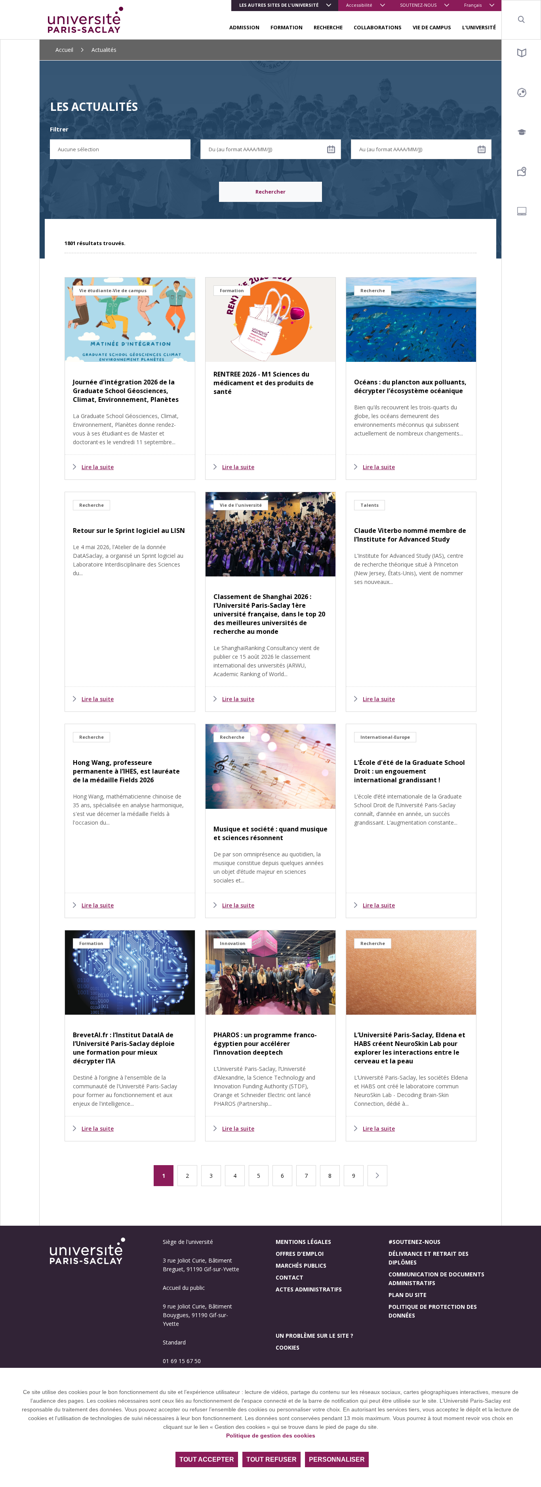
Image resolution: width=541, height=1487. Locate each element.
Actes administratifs (309, 1289)
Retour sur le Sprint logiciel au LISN (129, 530)
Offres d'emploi (300, 1253)
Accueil (64, 49)
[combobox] (120, 149)
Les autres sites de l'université (278, 5)
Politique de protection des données (433, 1311)
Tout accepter (206, 1459)
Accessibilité (359, 5)
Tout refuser (271, 1459)
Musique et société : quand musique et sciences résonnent (270, 833)
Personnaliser (337, 1459)
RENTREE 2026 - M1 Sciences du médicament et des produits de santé (263, 383)
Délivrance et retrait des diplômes (429, 1258)
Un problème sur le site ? (314, 1335)
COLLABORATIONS (378, 27)
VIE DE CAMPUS (432, 27)
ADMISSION (244, 27)
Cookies (287, 1347)
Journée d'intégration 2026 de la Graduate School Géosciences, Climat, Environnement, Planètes (126, 391)
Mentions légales (303, 1242)
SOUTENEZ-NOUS (418, 5)
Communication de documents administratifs (436, 1278)
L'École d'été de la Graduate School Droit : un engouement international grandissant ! (409, 771)
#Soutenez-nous (414, 1242)
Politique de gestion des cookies (270, 1435)
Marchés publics (301, 1265)
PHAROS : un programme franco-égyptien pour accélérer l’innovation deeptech (265, 1044)
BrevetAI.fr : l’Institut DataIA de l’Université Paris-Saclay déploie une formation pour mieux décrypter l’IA (124, 1048)
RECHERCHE (328, 27)
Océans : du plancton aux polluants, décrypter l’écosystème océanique (410, 386)
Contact (289, 1277)
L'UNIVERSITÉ (479, 27)
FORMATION (286, 27)
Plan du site (408, 1295)
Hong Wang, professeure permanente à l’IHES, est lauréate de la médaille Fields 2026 (126, 771)
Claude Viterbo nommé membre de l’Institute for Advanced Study (410, 535)
